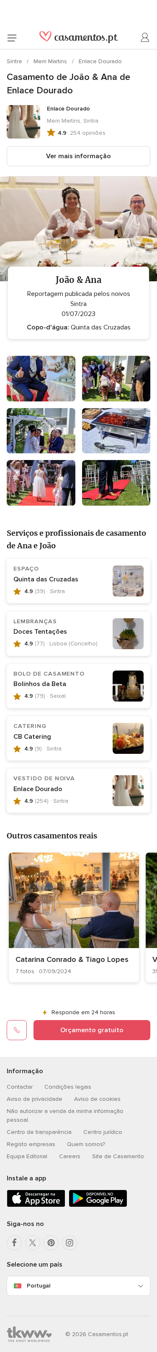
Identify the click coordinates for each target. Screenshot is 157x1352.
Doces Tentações (40, 631)
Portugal (38, 1285)
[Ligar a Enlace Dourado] (17, 1030)
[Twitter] (32, 1242)
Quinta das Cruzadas (45, 579)
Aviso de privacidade (34, 1099)
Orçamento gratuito (92, 1030)
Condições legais (67, 1086)
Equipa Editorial (27, 1156)
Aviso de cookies (97, 1099)
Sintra (15, 61)
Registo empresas (31, 1144)
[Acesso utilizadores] (145, 37)
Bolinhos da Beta (39, 684)
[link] (74, 917)
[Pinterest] (51, 1242)
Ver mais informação (78, 156)
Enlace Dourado (100, 61)
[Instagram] (69, 1242)
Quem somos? (86, 1144)
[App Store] (36, 1205)
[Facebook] (14, 1242)
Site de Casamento (118, 1156)
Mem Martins (51, 61)
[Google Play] (98, 1205)
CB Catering (32, 737)
